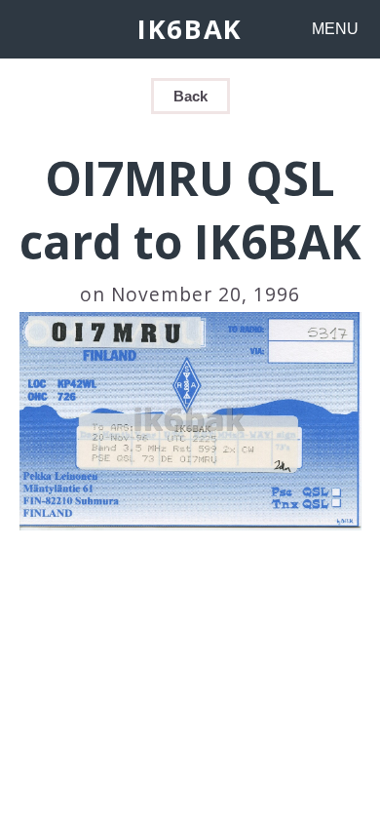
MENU (335, 28)
